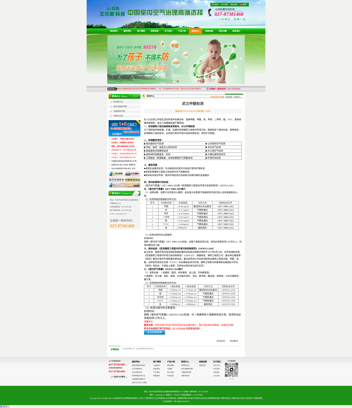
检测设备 (170, 376)
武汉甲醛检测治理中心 (145, 349)
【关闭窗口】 (234, 341)
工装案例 (156, 365)
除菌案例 (156, 376)
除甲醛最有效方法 (138, 376)
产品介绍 (182, 31)
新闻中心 (195, 31)
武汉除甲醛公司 (128, 349)
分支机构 (216, 369)
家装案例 (156, 369)
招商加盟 (209, 31)
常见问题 (223, 31)
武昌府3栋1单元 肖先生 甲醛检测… (124, 165)
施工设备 (170, 372)
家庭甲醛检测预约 (138, 365)
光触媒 (169, 369)
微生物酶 (170, 365)
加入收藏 (224, 4)
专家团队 (216, 372)
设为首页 (215, 4)
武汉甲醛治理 (137, 372)
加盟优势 (202, 365)
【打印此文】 (221, 341)
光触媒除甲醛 (119, 111)
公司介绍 (216, 365)
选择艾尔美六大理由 (139, 383)
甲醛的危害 (118, 116)
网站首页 (114, 31)
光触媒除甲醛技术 (138, 379)
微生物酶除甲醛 (120, 106)
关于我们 (168, 31)
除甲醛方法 (118, 102)
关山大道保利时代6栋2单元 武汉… (124, 169)
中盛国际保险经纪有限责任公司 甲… (124, 161)
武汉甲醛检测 (137, 369)
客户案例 (141, 31)
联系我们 (236, 31)
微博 (244, 4)
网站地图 (233, 4)
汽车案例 (156, 372)
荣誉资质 (155, 31)
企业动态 (216, 376)
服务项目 (127, 31)
